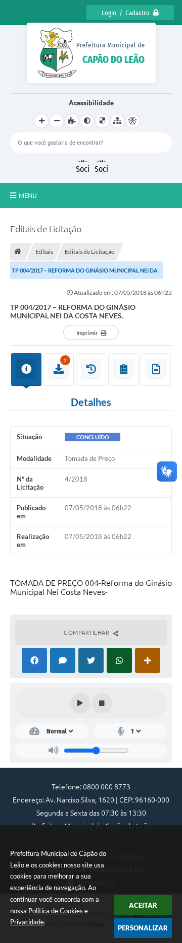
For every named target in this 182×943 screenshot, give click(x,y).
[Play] (80, 703)
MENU (28, 195)
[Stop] (102, 703)
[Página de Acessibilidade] (132, 120)
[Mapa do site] (117, 120)
